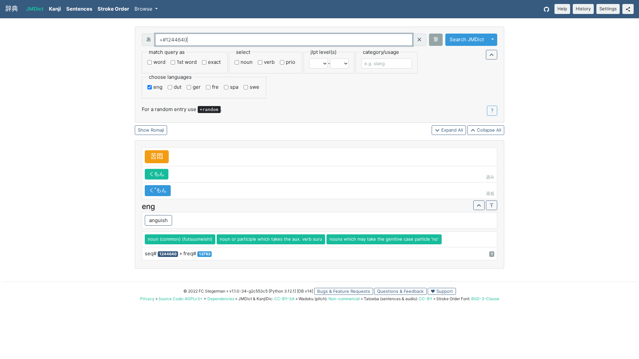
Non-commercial (344, 298)
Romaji (157, 130)
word (159, 62)
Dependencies (220, 298)
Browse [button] (144, 9)
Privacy (147, 298)
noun (247, 62)
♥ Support (442, 291)
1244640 (168, 254)
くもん (156, 174)
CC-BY (425, 298)
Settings (608, 8)
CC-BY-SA (284, 298)
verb (269, 62)
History (583, 8)
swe (254, 87)
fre (215, 87)
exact (214, 62)
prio (290, 62)
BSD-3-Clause (485, 298)
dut (177, 87)
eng (157, 87)
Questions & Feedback (400, 291)
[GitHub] (546, 9)
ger (197, 87)
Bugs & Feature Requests (343, 291)
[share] (628, 9)
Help (562, 8)
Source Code (170, 298)
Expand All (451, 130)
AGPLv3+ (194, 298)
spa (234, 87)
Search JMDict (467, 39)
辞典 (11, 9)
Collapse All (488, 130)
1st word (187, 62)
